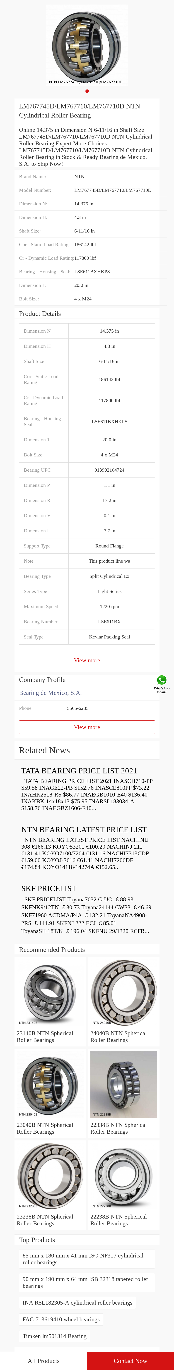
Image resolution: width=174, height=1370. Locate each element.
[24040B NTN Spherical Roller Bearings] (124, 1026)
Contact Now (130, 1360)
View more (87, 660)
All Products (44, 1360)
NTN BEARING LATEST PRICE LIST (84, 829)
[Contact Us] (162, 685)
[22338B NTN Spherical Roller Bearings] (124, 1118)
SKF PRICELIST (48, 888)
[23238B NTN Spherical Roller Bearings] (50, 1210)
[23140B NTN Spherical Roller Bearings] (50, 1026)
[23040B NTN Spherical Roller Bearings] (50, 1118)
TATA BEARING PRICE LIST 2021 (79, 770)
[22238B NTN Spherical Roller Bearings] (124, 1210)
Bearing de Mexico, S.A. (50, 692)
